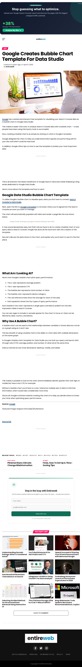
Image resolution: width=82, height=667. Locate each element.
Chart (25, 455)
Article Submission (19, 654)
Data (40, 455)
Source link (6, 421)
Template (63, 455)
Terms (68, 654)
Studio (55, 455)
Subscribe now (41, 514)
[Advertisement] (41, 166)
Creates (33, 455)
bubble (19, 455)
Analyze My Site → (13, 30)
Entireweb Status (47, 654)
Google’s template (28, 207)
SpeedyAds (33, 654)
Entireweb (10, 67)
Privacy (60, 654)
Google (5, 119)
